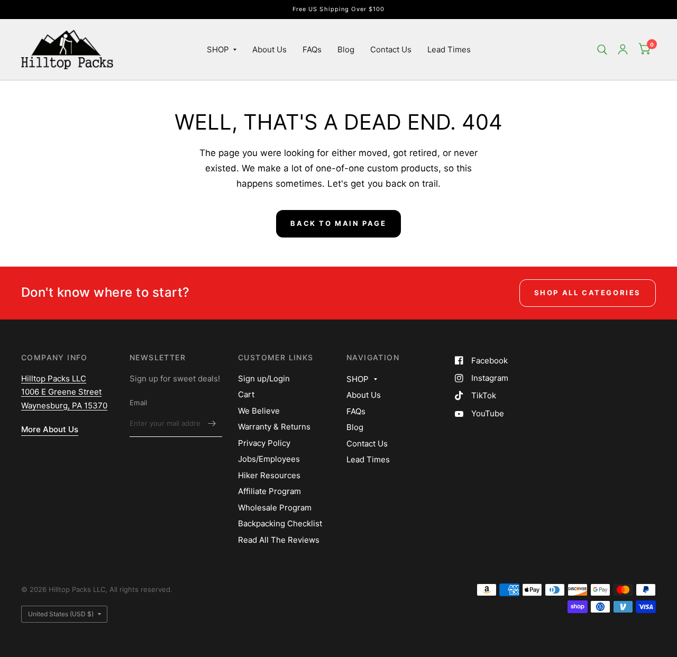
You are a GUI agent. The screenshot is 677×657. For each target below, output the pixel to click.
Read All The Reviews (278, 540)
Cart (246, 394)
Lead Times (449, 49)
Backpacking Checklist (280, 523)
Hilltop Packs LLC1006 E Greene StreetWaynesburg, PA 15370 (64, 391)
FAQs (312, 49)
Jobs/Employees (269, 459)
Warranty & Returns (274, 427)
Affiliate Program (269, 491)
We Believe (259, 411)
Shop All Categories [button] (587, 292)
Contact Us (390, 49)
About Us (269, 49)
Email (138, 402)
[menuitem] (221, 50)
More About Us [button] (49, 429)
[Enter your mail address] (211, 423)
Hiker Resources (269, 475)
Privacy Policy (264, 443)
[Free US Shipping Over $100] (338, 9)
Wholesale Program (275, 508)
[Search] (602, 49)
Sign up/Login (264, 378)
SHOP (218, 49)
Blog (345, 49)
